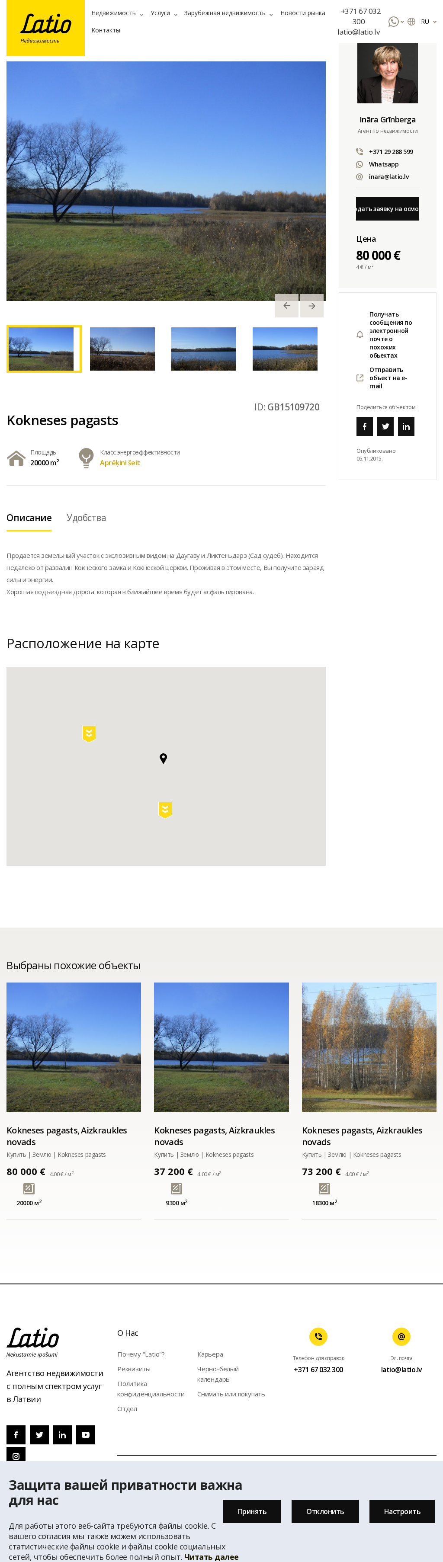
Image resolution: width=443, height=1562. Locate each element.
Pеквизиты (134, 1368)
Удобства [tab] (86, 518)
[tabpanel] (166, 181)
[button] (166, 812)
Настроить (402, 1511)
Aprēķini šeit (120, 462)
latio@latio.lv (358, 32)
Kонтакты (105, 30)
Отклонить (325, 1511)
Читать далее (211, 1557)
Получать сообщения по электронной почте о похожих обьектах (390, 334)
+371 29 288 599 (391, 151)
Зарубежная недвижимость (225, 13)
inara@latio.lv (388, 177)
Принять (252, 1511)
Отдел (127, 1408)
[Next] (312, 305)
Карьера (210, 1354)
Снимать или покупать (231, 1393)
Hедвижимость (113, 13)
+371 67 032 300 (361, 16)
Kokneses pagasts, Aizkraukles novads (66, 1136)
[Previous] (287, 305)
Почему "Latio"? (141, 1354)
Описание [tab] (28, 518)
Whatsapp (383, 164)
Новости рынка (302, 13)
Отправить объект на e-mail (388, 377)
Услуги (160, 13)
